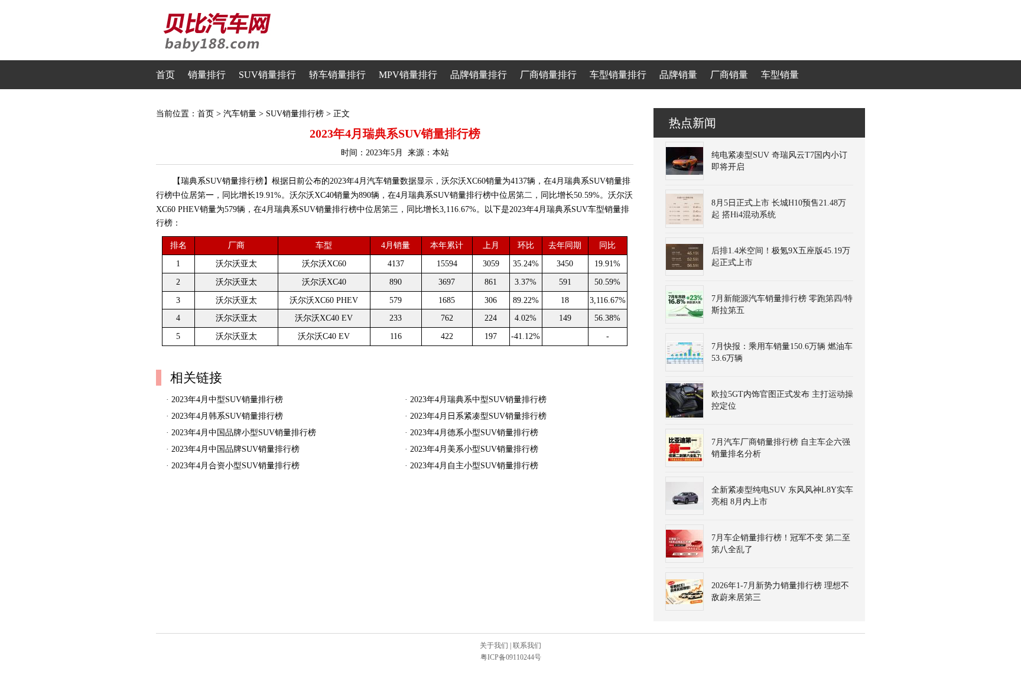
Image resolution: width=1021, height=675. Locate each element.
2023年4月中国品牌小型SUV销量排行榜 (243, 432)
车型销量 (780, 75)
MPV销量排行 (408, 75)
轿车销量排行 (337, 75)
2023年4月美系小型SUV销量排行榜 (474, 449)
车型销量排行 (618, 75)
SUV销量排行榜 (295, 113)
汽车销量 (239, 113)
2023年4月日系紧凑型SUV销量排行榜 (478, 416)
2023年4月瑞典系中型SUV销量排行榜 (478, 399)
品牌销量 (678, 75)
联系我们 (527, 645)
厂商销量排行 (548, 75)
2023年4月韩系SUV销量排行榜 (227, 416)
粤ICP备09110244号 (510, 657)
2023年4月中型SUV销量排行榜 (227, 399)
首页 (165, 75)
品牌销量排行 (478, 75)
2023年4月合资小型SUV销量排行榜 (235, 465)
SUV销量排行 (267, 75)
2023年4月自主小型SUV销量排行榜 (474, 465)
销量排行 (207, 75)
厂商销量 (729, 75)
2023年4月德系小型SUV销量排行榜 (474, 432)
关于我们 (494, 645)
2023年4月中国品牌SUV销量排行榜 (235, 449)
